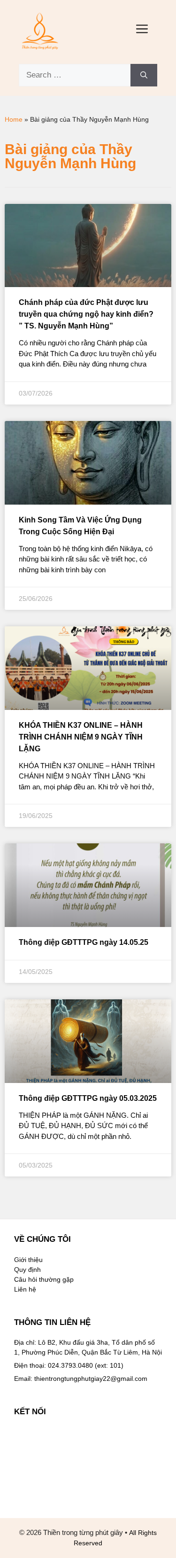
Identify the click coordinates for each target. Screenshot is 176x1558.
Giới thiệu (28, 1259)
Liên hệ (25, 1289)
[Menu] (142, 30)
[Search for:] (74, 75)
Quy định (27, 1269)
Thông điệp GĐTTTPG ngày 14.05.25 (83, 942)
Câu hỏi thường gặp (44, 1279)
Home (14, 119)
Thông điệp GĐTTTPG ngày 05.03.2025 (88, 1098)
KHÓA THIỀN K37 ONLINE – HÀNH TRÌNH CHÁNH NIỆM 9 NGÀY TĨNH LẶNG (81, 737)
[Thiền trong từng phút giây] (40, 30)
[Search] (143, 75)
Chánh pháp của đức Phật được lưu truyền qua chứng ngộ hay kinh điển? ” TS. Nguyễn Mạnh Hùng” (86, 314)
